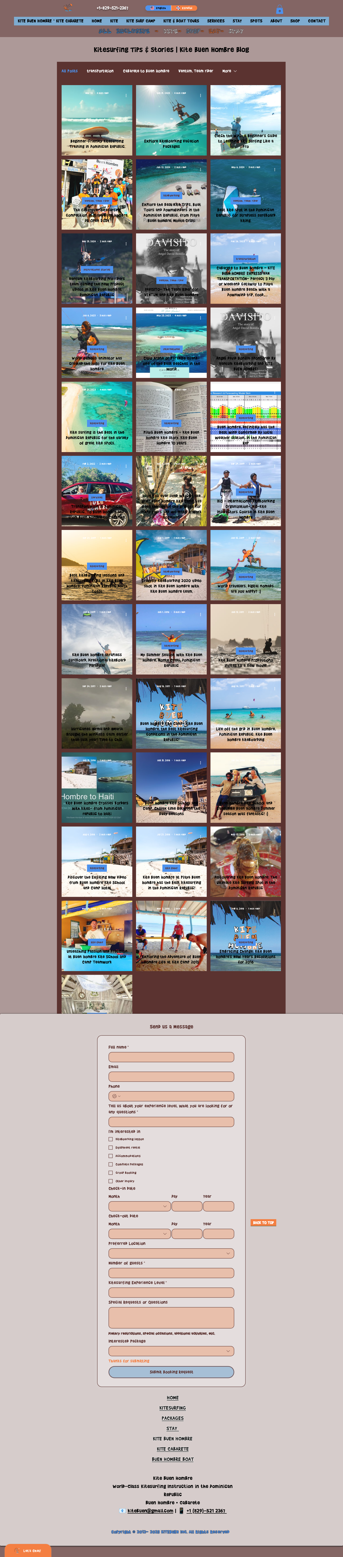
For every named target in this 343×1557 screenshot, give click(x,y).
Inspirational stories (97, 270)
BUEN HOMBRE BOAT (173, 1459)
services (97, 497)
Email (113, 1066)
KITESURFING (172, 1408)
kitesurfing (97, 349)
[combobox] (139, 1206)
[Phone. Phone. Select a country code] (116, 1096)
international (171, 349)
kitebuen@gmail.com (150, 1510)
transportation (100, 71)
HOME (173, 1397)
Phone (114, 1086)
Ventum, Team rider (195, 71)
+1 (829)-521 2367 (207, 1510)
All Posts (70, 71)
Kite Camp (171, 868)
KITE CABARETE (173, 1449)
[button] (114, 21)
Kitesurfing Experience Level (137, 1282)
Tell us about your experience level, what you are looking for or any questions (170, 1109)
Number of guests (126, 1263)
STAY (236, 31)
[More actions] (127, 95)
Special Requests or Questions (138, 1302)
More (226, 71)
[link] (280, 9)
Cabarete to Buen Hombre (146, 71)
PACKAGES (173, 1418)
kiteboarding (171, 195)
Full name (118, 1047)
